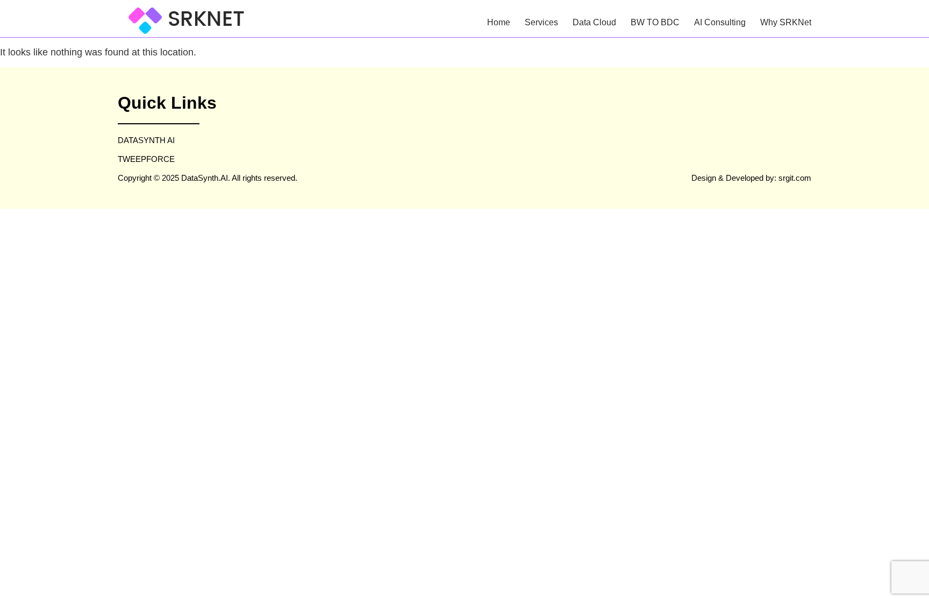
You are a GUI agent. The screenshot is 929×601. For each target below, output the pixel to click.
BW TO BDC (655, 22)
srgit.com (794, 177)
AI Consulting (720, 22)
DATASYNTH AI (146, 140)
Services (541, 22)
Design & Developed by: (734, 177)
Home (498, 22)
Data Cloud (594, 22)
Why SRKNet (785, 22)
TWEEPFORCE (146, 159)
